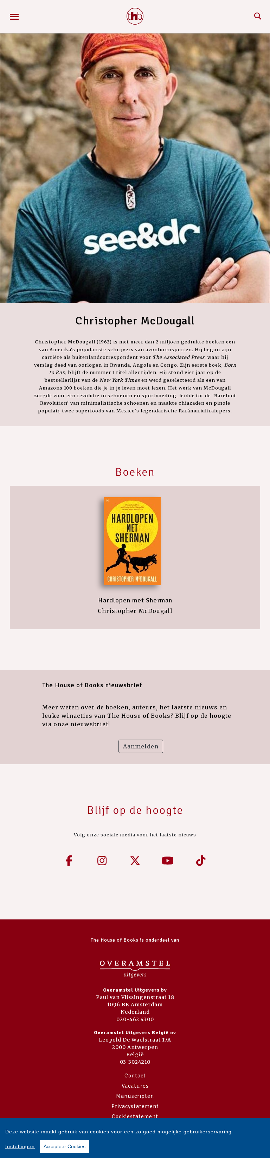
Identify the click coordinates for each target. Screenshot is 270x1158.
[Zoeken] (257, 16)
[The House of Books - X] (135, 860)
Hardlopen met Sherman (135, 600)
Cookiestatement (135, 1116)
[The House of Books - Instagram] (102, 860)
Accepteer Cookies (64, 1146)
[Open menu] (14, 17)
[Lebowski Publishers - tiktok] (201, 860)
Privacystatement (135, 1106)
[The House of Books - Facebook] (69, 860)
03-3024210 (135, 1062)
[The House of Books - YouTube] (168, 860)
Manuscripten (135, 1096)
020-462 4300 (135, 1019)
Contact (135, 1075)
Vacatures (135, 1085)
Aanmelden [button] (141, 746)
